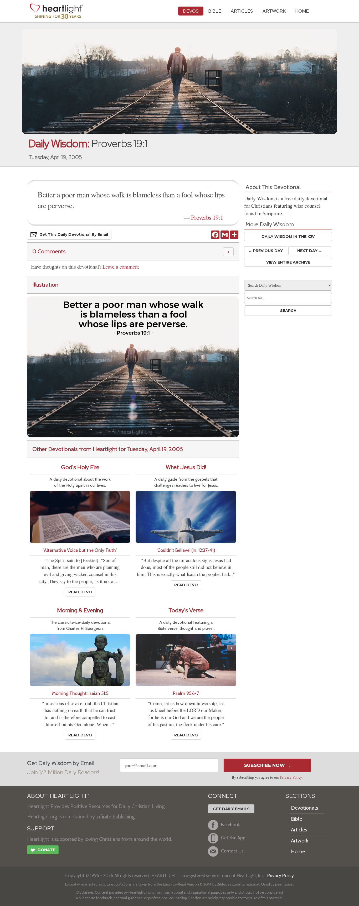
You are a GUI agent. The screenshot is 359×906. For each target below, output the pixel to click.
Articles (242, 11)
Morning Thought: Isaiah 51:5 (80, 693)
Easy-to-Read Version (181, 884)
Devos (191, 11)
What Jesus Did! (186, 467)
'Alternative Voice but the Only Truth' (80, 550)
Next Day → (309, 250)
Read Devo (80, 592)
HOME (302, 11)
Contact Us (232, 850)
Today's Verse (185, 610)
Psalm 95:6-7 (186, 693)
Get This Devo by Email (73, 234)
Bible (214, 11)
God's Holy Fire (80, 467)
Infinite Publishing (115, 816)
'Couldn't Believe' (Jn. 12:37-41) (186, 550)
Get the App (233, 837)
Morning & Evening (80, 610)
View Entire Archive (288, 262)
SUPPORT (41, 828)
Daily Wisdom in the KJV (288, 236)
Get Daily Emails (231, 809)
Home (298, 851)
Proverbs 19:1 (207, 217)
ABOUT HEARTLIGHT (58, 796)
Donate (42, 850)
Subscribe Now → (267, 765)
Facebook (230, 824)
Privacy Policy (291, 777)
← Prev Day (265, 250)
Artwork (274, 11)
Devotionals (304, 808)
